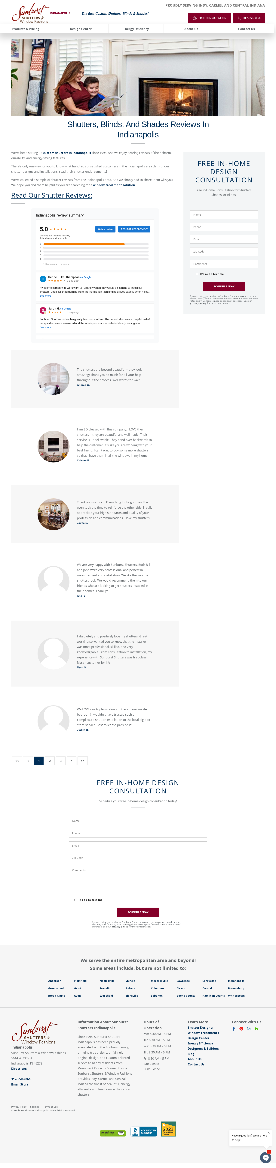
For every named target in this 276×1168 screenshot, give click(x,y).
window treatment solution (114, 185)
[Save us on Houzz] (256, 1029)
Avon (77, 995)
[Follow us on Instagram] (249, 1029)
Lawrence (183, 981)
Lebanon (157, 995)
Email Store (20, 1084)
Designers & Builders (203, 1049)
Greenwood (56, 988)
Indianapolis (236, 981)
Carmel (207, 988)
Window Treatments (203, 1033)
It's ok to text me (212, 274)
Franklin (105, 988)
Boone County (186, 995)
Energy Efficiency (200, 1043)
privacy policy (198, 303)
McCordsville (159, 981)
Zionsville (131, 995)
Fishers (130, 988)
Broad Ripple (56, 995)
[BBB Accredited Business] (143, 1132)
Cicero (181, 988)
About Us (194, 1059)
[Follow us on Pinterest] (241, 1029)
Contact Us (196, 1064)
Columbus (157, 988)
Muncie (130, 981)
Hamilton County (213, 995)
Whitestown (236, 995)
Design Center (198, 1038)
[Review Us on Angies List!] (113, 1133)
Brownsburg (236, 988)
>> (82, 761)
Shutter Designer (201, 1028)
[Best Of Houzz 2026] (168, 1129)
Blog (191, 1054)
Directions (19, 1069)
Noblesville (107, 981)
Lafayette (209, 981)
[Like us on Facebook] (234, 1029)
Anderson (54, 981)
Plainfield (80, 981)
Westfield (106, 995)
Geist (77, 988)
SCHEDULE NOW (224, 286)
